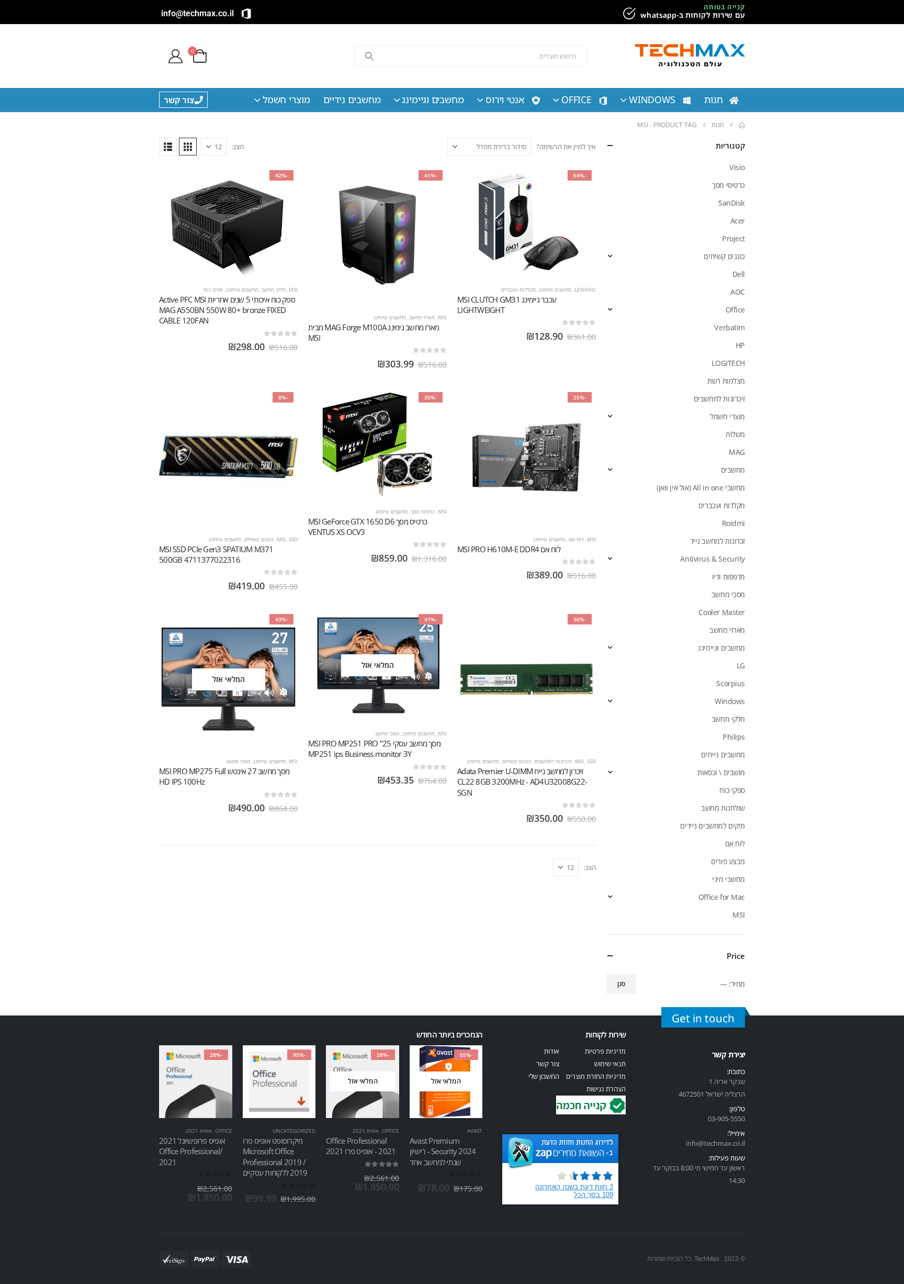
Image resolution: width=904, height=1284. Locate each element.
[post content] (526, 221)
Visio (737, 167)
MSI (442, 317)
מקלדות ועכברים (518, 289)
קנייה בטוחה (724, 7)
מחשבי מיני (728, 879)
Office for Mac (721, 897)
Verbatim (729, 327)
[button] (188, 146)
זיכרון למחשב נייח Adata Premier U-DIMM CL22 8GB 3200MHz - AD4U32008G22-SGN (522, 782)
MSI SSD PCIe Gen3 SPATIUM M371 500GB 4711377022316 (216, 554)
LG (741, 666)
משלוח (735, 434)
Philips (733, 737)
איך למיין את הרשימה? (566, 146)
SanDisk (731, 203)
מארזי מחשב (422, 317)
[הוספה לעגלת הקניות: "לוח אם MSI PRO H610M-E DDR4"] (578, 405)
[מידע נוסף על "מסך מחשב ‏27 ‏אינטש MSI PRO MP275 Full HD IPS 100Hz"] (280, 627)
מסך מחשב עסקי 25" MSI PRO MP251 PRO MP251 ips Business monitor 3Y (374, 748)
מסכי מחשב (387, 733)
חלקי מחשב (274, 289)
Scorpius (730, 683)
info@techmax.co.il (197, 13)
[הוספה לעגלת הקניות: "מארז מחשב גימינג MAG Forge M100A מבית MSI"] (429, 183)
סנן (621, 983)
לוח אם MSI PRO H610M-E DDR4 (508, 549)
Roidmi (733, 523)
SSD (293, 539)
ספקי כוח (213, 289)
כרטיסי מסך (423, 511)
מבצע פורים (728, 861)
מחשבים (733, 470)
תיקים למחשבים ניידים (712, 826)
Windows (652, 99)
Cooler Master (721, 612)
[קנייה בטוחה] (628, 13)
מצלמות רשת (726, 381)
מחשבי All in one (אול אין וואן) (701, 488)
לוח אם (576, 539)
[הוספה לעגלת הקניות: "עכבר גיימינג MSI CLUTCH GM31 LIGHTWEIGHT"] (578, 183)
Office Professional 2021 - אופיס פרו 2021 (361, 1145)
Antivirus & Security (712, 559)
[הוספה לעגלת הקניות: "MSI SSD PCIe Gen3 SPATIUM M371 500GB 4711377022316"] (280, 405)
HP (740, 345)
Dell (738, 274)
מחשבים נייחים (723, 755)
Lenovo (585, 289)
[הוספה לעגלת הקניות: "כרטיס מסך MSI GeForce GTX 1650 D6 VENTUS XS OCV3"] (429, 405)
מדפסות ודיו (728, 577)
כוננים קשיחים (259, 539)
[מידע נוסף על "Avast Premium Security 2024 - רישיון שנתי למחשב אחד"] (465, 1062)
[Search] (369, 56)
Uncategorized (294, 1130)
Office (576, 99)
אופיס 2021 (366, 1130)
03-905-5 (721, 1118)
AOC (737, 292)
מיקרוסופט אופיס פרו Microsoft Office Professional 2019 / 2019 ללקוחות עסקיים (275, 1156)
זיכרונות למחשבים (553, 761)
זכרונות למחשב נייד (717, 541)
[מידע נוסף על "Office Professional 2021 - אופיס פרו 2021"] (381, 1062)
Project (733, 238)
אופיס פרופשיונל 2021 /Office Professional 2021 (192, 1151)
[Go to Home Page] (742, 125)
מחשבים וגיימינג (433, 99)
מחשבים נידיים (352, 99)
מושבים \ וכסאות (721, 772)
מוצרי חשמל (286, 99)
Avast (474, 1130)
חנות (713, 99)
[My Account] (175, 56)
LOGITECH (728, 363)
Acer (737, 221)
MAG (737, 452)
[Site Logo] (690, 56)
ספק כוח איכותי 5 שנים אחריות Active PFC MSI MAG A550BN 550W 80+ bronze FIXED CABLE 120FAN (227, 310)
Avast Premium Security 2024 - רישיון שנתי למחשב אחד (443, 1151)
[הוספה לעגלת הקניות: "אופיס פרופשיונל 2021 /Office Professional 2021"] (215, 1062)
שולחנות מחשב (723, 808)
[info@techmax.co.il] (246, 13)
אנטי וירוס (504, 99)
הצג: (238, 146)
